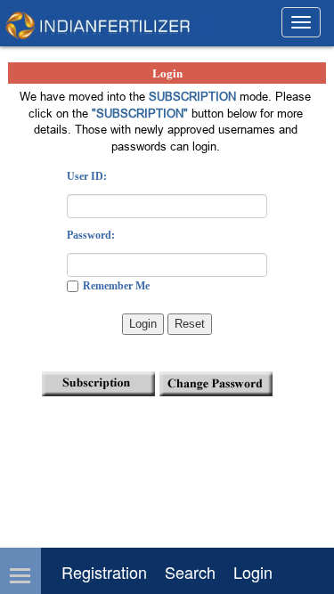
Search (190, 571)
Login (143, 323)
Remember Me (116, 286)
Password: (91, 235)
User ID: (87, 176)
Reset (190, 323)
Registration (104, 571)
